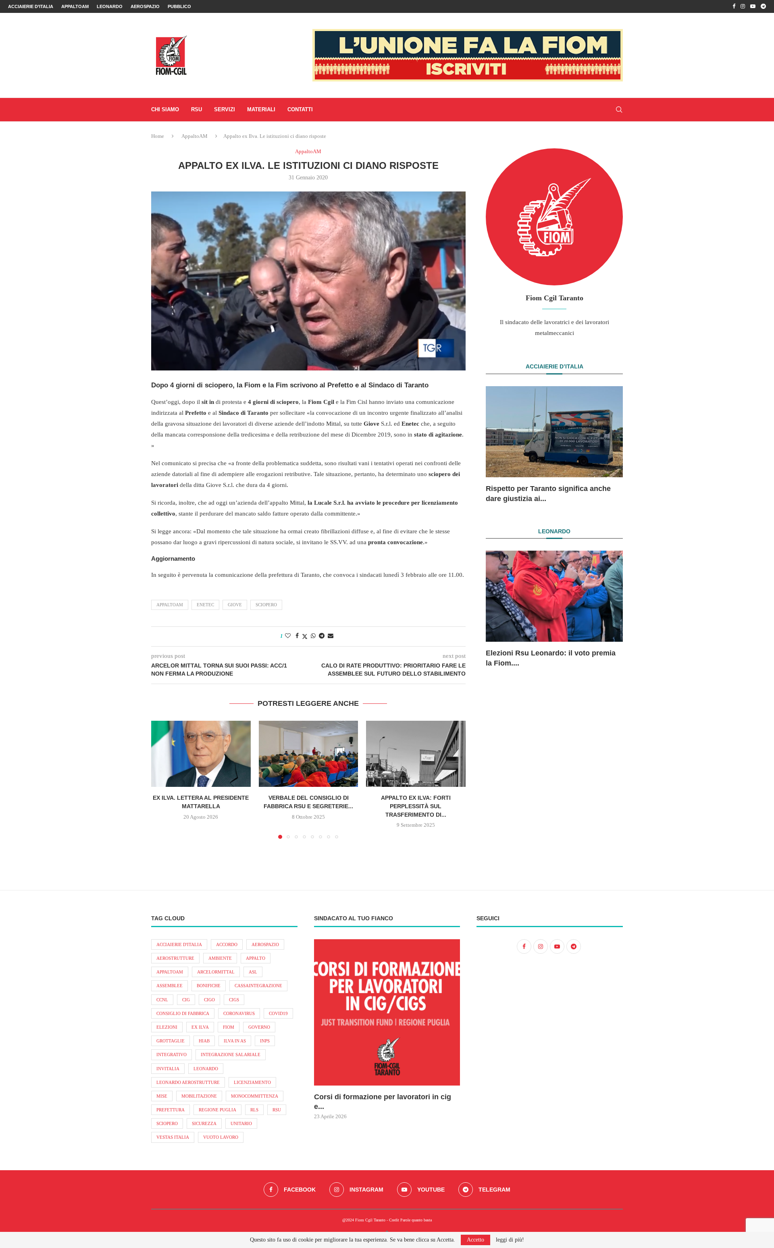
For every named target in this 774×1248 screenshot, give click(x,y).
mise (161, 1096)
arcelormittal (216, 971)
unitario (241, 1123)
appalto (255, 958)
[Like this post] (288, 636)
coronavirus (239, 1013)
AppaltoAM (75, 6)
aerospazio (265, 944)
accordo (226, 944)
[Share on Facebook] (297, 636)
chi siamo (165, 109)
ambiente (220, 958)
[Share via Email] (330, 636)
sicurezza (204, 1123)
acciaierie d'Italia (179, 944)
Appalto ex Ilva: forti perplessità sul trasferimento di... (416, 806)
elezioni (166, 1027)
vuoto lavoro (220, 1137)
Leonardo (110, 6)
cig (186, 999)
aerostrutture (175, 958)
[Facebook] (733, 6)
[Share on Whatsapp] (313, 636)
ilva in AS (235, 1040)
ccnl (162, 999)
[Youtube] (752, 6)
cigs (234, 999)
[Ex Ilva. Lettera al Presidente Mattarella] (201, 754)
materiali (261, 109)
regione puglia (217, 1109)
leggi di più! (510, 1240)
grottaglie (170, 1040)
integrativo (171, 1054)
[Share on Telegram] (322, 636)
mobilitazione (199, 1096)
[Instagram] (743, 6)
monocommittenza (254, 1096)
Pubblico (179, 6)
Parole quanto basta (416, 1220)
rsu (277, 1109)
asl (253, 971)
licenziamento (252, 1082)
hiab (204, 1040)
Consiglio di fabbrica (182, 1013)
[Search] (619, 109)
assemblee (169, 985)
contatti (300, 109)
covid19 (278, 1013)
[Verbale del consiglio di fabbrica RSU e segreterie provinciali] (308, 754)
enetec (205, 604)
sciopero (266, 604)
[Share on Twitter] (305, 636)
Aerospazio (145, 6)
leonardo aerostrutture (188, 1082)
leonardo (206, 1068)
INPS (265, 1040)
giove (235, 604)
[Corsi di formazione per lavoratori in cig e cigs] (387, 1012)
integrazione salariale (230, 1054)
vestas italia (172, 1137)
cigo (209, 999)
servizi (224, 109)
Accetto (475, 1240)
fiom (228, 1027)
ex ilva (200, 1027)
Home (157, 136)
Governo (259, 1027)
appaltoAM (169, 604)
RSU (196, 109)
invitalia (167, 1068)
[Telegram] (763, 6)
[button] (162, 779)
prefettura (170, 1109)
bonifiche (209, 985)
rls (254, 1109)
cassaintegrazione (258, 985)
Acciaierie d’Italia (30, 6)
